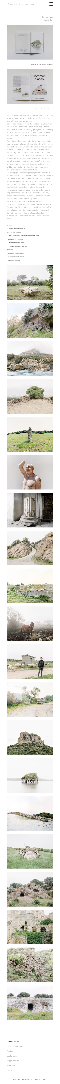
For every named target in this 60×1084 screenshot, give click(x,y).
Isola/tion (10, 1070)
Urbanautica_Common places (15, 239)
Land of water (12, 1056)
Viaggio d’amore (13, 1061)
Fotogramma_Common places (16, 242)
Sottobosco (11, 1065)
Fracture (10, 1051)
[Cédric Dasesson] (20, 4)
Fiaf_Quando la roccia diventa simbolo (17, 246)
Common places (13, 1042)
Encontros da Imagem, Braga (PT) (17, 228)
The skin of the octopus (15, 1046)
